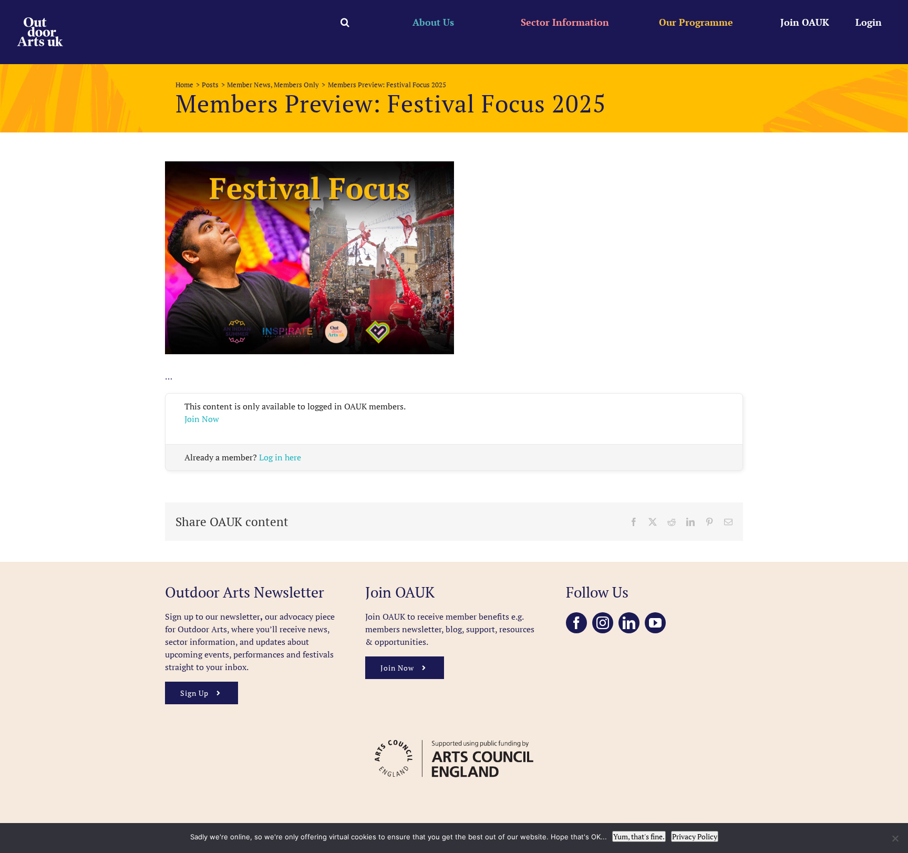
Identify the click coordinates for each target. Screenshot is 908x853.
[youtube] (655, 622)
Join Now (201, 419)
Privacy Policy (694, 836)
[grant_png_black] (453, 735)
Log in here (280, 457)
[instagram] (602, 622)
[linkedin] (628, 622)
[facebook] (576, 622)
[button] (344, 22)
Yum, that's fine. (639, 836)
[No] (895, 838)
